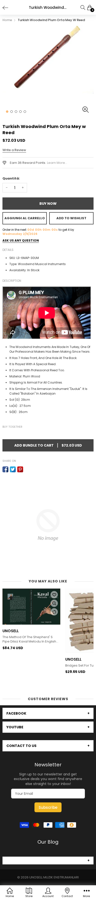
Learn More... (57, 162)
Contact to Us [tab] (21, 745)
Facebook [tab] (16, 713)
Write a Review (14, 150)
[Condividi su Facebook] (5, 469)
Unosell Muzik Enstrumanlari (54, 877)
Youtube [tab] (14, 727)
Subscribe (48, 807)
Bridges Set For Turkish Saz (24, 665)
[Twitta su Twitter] (13, 469)
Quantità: (11, 178)
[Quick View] (54, 603)
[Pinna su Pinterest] (20, 469)
